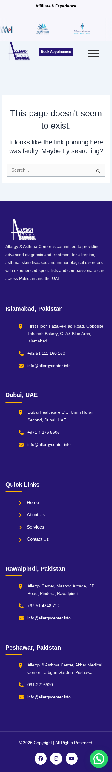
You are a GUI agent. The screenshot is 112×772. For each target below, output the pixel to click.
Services (35, 526)
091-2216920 (40, 684)
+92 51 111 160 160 (46, 353)
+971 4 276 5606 (43, 432)
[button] (99, 759)
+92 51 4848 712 (43, 605)
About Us (36, 514)
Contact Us (38, 539)
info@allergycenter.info (49, 365)
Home (33, 502)
